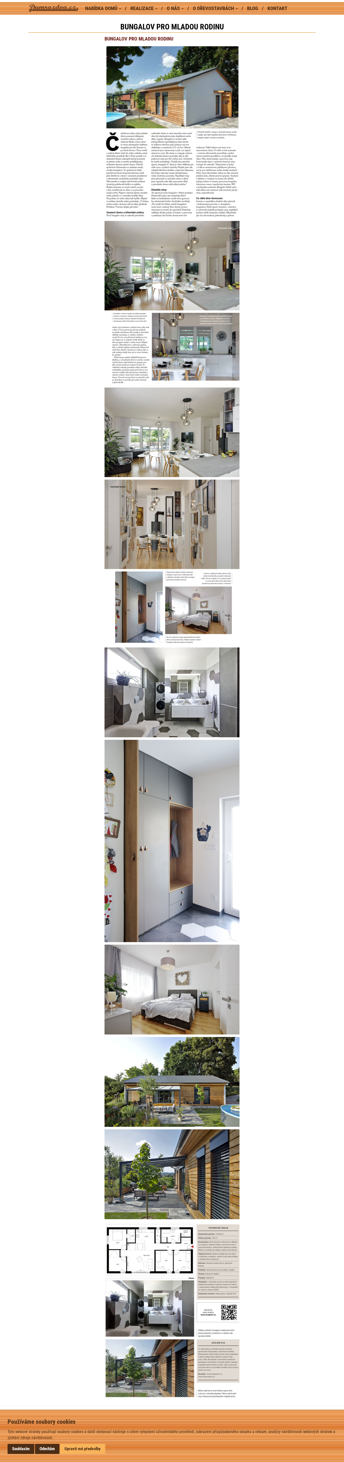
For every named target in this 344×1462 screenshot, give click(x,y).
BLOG (253, 8)
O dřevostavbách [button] (214, 8)
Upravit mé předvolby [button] (82, 1448)
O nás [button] (174, 8)
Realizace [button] (142, 8)
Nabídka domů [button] (102, 8)
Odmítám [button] (47, 1448)
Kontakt (277, 8)
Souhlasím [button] (21, 1448)
